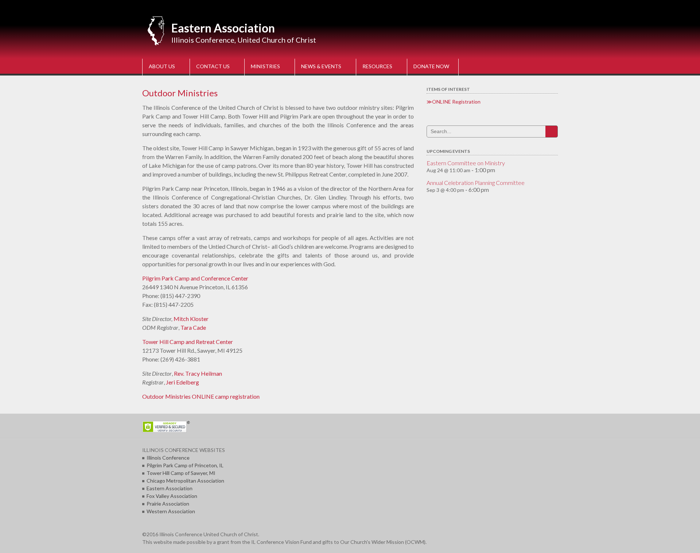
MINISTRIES (265, 66)
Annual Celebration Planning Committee (476, 182)
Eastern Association (223, 28)
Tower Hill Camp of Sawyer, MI (181, 473)
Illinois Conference (168, 458)
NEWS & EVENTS (321, 66)
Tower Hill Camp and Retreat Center (187, 341)
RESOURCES (377, 66)
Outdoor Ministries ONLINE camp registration (201, 396)
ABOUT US (162, 66)
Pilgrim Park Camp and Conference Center (195, 278)
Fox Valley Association (172, 496)
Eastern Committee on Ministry (466, 162)
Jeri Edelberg (182, 382)
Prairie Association (168, 503)
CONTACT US (213, 66)
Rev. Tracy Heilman (198, 373)
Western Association (171, 511)
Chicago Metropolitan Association (185, 480)
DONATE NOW (431, 66)
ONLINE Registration (456, 101)
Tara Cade (193, 327)
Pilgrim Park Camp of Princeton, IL (185, 465)
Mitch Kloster (191, 318)
